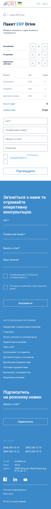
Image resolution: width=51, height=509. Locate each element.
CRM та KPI (8, 347)
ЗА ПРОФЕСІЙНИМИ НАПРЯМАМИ (19, 320)
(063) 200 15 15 (33, 447)
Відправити (25, 303)
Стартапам (8, 332)
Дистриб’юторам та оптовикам (18, 357)
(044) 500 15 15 (11, 447)
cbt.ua (17, 465)
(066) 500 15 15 (11, 451)
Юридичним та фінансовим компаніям (21, 327)
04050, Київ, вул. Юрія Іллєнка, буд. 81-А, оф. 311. (31, 469)
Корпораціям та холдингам (16, 352)
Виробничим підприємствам (17, 362)
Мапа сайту (8, 494)
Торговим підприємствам (15, 367)
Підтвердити (25, 171)
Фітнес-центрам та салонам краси (20, 337)
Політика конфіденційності (15, 490)
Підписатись (25, 421)
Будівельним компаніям (14, 342)
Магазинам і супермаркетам (17, 372)
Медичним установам (13, 377)
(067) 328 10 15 (33, 451)
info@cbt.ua (20, 461)
